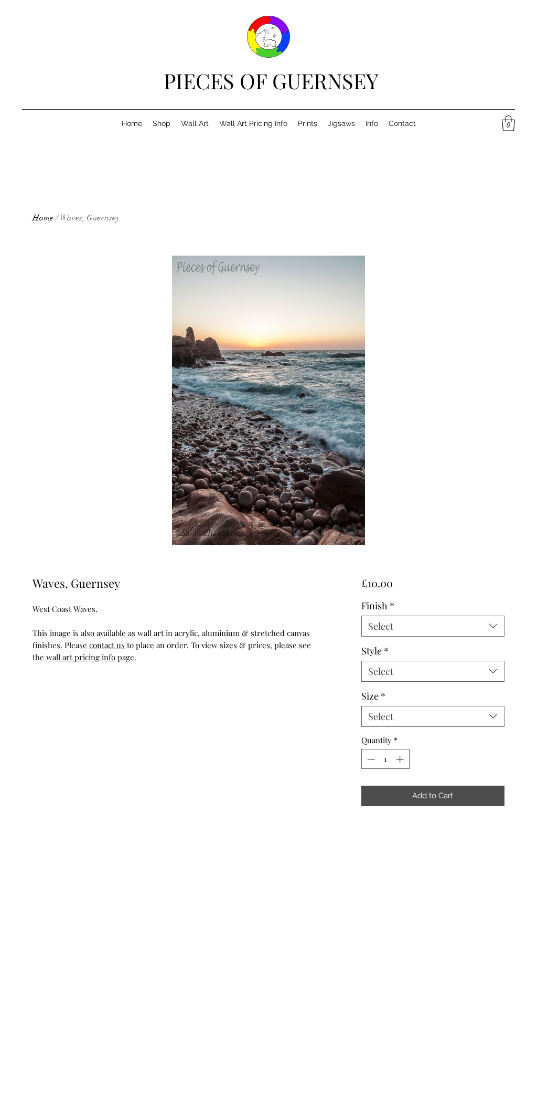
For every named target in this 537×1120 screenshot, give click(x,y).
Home (43, 218)
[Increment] (401, 759)
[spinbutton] (385, 759)
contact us (107, 645)
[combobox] (432, 626)
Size (373, 696)
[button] (508, 123)
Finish (377, 605)
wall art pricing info (80, 657)
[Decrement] (370, 759)
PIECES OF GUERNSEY (271, 80)
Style (375, 651)
